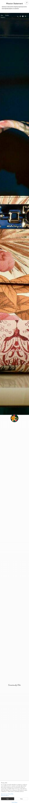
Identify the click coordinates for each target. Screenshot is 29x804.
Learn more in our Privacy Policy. (7, 793)
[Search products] (27, 2)
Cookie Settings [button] (14, 802)
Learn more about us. (5, 795)
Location (7, 15)
